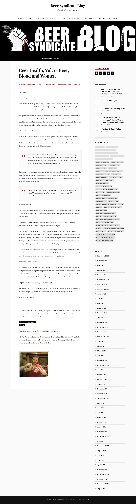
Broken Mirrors (102, 183)
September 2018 (103, 289)
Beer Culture (101, 165)
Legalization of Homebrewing (107, 225)
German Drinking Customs (106, 204)
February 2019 (102, 275)
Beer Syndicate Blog (68, 5)
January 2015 (102, 427)
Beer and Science (102, 162)
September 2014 (103, 446)
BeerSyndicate (101, 177)
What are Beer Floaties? (105, 237)
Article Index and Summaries (108, 18)
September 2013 (103, 484)
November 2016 (103, 365)
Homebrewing (40, 18)
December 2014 (102, 431)
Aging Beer (100, 147)
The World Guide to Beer (105, 234)
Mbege (98, 228)
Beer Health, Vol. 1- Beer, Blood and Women (44, 73)
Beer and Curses (102, 156)
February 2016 (102, 379)
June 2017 (100, 341)
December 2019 (102, 260)
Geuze (121, 204)
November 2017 (103, 327)
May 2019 (100, 265)
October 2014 (102, 441)
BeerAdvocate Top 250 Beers (106, 153)
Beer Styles (116, 174)
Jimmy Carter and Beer (104, 222)
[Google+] (104, 73)
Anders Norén (82, 500)
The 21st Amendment (115, 231)
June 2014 (100, 460)
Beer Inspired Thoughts (71, 18)
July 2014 (100, 455)
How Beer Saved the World (106, 216)
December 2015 (102, 389)
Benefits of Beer (116, 177)
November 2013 (103, 474)
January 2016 (102, 384)
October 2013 (102, 479)
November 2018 (103, 280)
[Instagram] (112, 73)
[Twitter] (100, 73)
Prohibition (101, 231)
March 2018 (101, 308)
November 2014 (103, 436)
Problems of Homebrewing (114, 228)
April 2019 (101, 270)
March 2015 (101, 417)
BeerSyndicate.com (24, 18)
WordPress (61, 500)
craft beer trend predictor (106, 189)
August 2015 (101, 403)
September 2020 (103, 256)
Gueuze (99, 207)
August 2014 (101, 451)
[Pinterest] (108, 73)
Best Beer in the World (104, 180)
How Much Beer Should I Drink (107, 219)
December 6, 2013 (48, 84)
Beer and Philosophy (104, 159)
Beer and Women (117, 162)
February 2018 (102, 313)
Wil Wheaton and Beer (104, 240)
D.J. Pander (100, 192)
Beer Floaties (101, 168)
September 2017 (103, 336)
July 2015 (100, 408)
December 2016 (102, 360)
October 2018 (102, 284)
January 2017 (102, 355)
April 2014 (101, 465)
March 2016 (101, 375)
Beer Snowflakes (102, 174)
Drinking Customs (103, 195)
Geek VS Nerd (113, 201)
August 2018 (101, 294)
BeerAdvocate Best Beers (105, 150)
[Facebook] (96, 73)
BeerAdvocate (112, 147)
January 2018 (102, 318)
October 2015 (102, 393)
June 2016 (100, 370)
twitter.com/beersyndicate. (30, 316)
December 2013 (102, 469)
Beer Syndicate (45, 337)
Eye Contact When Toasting (106, 198)
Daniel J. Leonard (28, 84)
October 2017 (102, 332)
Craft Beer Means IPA (104, 186)
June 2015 (100, 413)
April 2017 (101, 346)
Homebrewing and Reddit (105, 213)
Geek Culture (101, 201)
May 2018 (100, 303)
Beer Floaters (114, 165)
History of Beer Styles (112, 207)
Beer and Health (117, 156)
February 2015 (102, 422)
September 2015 (103, 398)
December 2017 (102, 322)
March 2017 (101, 351)
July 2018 (100, 298)
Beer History (89, 18)
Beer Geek (112, 168)
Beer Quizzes (54, 18)
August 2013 (101, 489)
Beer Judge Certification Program (109, 171)
